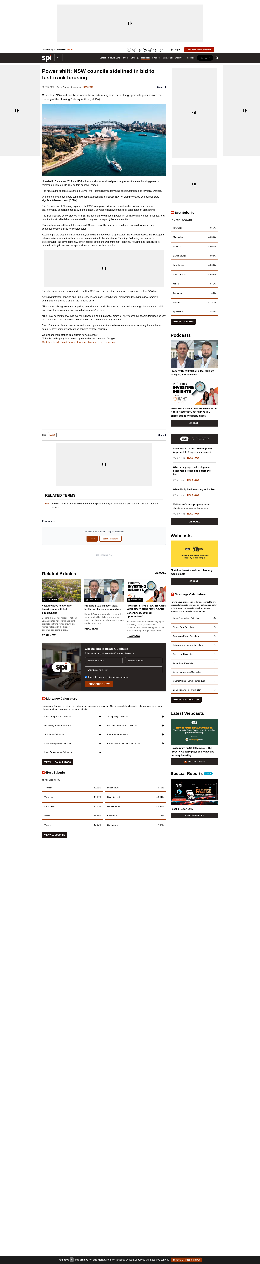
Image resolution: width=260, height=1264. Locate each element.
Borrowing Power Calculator (57, 725)
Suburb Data (114, 58)
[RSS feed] (160, 50)
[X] (134, 50)
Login (177, 49)
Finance (156, 58)
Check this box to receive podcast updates (108, 677)
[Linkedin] (139, 50)
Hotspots (145, 58)
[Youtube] (145, 50)
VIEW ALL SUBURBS (54, 835)
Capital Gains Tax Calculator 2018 (123, 743)
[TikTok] (155, 50)
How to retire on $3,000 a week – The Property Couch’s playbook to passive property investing (192, 752)
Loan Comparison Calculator (58, 716)
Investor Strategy (131, 58)
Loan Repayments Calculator (58, 752)
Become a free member (199, 49)
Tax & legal (167, 58)
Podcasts (190, 58)
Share (160, 87)
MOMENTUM (63, 49)
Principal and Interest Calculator (122, 725)
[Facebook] (129, 50)
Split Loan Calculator (54, 734)
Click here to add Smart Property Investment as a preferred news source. (80, 342)
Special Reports (191, 773)
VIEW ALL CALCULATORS (57, 762)
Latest (103, 58)
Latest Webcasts (187, 713)
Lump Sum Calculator (117, 734)
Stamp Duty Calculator (118, 716)
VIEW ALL (160, 572)
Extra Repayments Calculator (58, 743)
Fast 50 (203, 58)
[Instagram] (150, 50)
